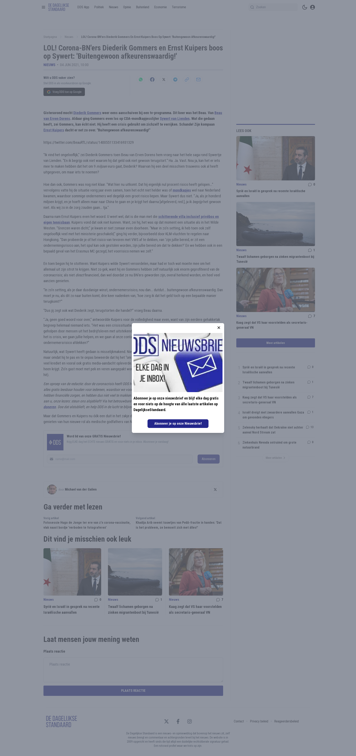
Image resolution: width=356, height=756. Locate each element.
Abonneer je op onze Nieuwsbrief (178, 423)
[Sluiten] (219, 328)
